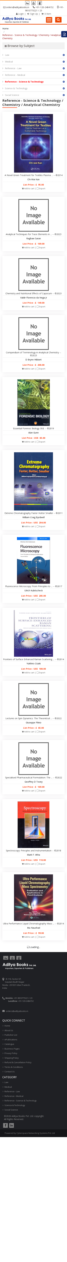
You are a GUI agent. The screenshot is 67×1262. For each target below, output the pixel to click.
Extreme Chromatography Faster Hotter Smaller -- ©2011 (34, 513)
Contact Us (10, 1071)
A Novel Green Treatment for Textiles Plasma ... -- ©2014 (33, 175)
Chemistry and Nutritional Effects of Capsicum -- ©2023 (33, 293)
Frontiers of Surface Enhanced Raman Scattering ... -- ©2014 (33, 659)
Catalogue (9, 1044)
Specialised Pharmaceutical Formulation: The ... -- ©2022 (33, 777)
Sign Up (34, 13)
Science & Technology (16, 88)
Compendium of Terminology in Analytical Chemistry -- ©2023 (33, 354)
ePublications (11, 1039)
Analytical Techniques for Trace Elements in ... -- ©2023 (33, 234)
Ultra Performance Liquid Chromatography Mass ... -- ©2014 (33, 923)
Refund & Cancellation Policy (18, 1062)
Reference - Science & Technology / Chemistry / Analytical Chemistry (31, 37)
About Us (9, 1030)
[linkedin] (11, 1125)
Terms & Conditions (14, 1067)
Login (21, 13)
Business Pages (12, 1048)
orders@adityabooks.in (17, 7)
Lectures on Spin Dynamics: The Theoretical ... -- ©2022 (33, 718)
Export (42, 188)
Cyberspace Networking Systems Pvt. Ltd (36, 1133)
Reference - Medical (15, 74)
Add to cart (29, 188)
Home (5, 28)
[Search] (58, 20)
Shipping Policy (12, 1057)
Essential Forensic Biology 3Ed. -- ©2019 (33, 428)
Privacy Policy (11, 1053)
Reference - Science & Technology (24, 81)
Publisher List (11, 1034)
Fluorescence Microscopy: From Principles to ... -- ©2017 (33, 586)
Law (7, 54)
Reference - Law (13, 68)
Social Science (12, 95)
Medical (9, 61)
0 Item (47, 13)
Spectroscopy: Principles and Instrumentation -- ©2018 (33, 850)
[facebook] (5, 1125)
